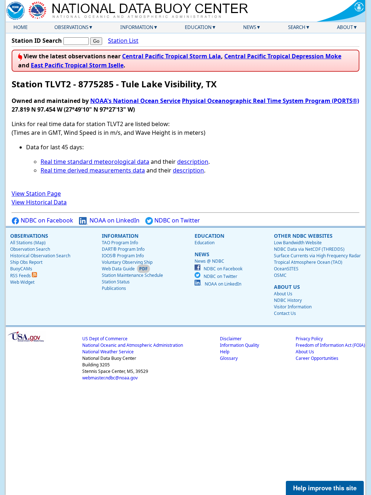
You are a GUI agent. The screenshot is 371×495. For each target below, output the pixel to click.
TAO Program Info (120, 243)
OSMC (280, 275)
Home (20, 27)
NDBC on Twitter (176, 220)
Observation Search (30, 249)
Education (198, 27)
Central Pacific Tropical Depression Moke (282, 56)
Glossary (229, 358)
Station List (123, 41)
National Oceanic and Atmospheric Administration (132, 345)
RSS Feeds (21, 276)
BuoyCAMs (21, 269)
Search (296, 27)
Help (224, 352)
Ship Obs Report (26, 262)
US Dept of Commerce (105, 339)
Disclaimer (231, 339)
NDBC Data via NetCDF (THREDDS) (309, 249)
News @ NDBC (209, 261)
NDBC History (288, 300)
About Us (283, 294)
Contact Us (285, 313)
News (249, 27)
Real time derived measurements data (93, 170)
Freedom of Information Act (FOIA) (330, 345)
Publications (114, 288)
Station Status (116, 282)
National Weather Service (108, 352)
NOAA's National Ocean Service (135, 101)
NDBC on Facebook (46, 220)
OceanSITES (286, 269)
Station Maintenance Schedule (132, 275)
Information (136, 27)
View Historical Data (39, 202)
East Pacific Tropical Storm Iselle (77, 65)
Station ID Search (37, 41)
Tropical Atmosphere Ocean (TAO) (308, 262)
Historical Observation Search (40, 256)
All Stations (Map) (28, 243)
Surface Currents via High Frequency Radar (317, 256)
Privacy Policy (309, 339)
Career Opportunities (317, 358)
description (192, 162)
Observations (71, 27)
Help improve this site (325, 487)
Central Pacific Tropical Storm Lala (171, 56)
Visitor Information (293, 307)
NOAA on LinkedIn (113, 220)
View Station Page (36, 193)
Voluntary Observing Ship (127, 262)
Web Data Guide (118, 269)
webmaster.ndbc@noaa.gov (110, 378)
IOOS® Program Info (123, 256)
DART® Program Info (123, 249)
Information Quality (239, 345)
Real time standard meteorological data (95, 162)
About (345, 27)
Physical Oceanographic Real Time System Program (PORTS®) (270, 101)
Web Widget (22, 282)
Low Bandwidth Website (298, 243)
